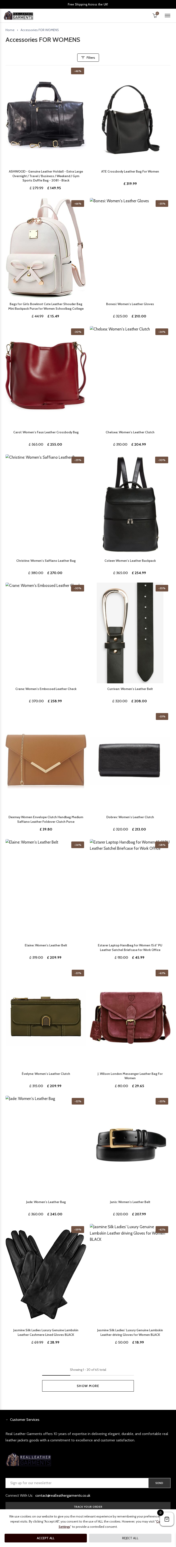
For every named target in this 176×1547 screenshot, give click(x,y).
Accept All (46, 1538)
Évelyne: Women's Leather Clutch (46, 1074)
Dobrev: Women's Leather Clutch (130, 817)
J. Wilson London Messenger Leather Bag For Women (130, 1076)
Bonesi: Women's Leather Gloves (130, 304)
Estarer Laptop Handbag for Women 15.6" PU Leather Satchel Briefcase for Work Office (130, 947)
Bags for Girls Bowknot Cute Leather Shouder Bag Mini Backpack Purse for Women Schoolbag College (46, 306)
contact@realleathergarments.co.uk (62, 1495)
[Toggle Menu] (167, 15)
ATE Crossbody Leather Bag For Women (130, 171)
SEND (159, 1483)
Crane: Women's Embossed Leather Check (46, 689)
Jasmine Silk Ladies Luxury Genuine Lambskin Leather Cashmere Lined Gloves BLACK (45, 1332)
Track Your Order (88, 1506)
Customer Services (24, 1419)
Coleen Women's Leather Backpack (130, 561)
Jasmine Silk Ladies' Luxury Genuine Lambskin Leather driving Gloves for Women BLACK (130, 1332)
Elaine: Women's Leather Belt (46, 945)
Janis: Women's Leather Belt (130, 1202)
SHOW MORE (88, 1386)
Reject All (130, 1538)
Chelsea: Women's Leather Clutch (130, 432)
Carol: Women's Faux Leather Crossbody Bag (46, 432)
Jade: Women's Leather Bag (46, 1202)
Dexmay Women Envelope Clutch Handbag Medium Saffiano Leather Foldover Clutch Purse (45, 819)
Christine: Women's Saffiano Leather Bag (46, 561)
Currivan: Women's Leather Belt (130, 689)
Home (10, 30)
